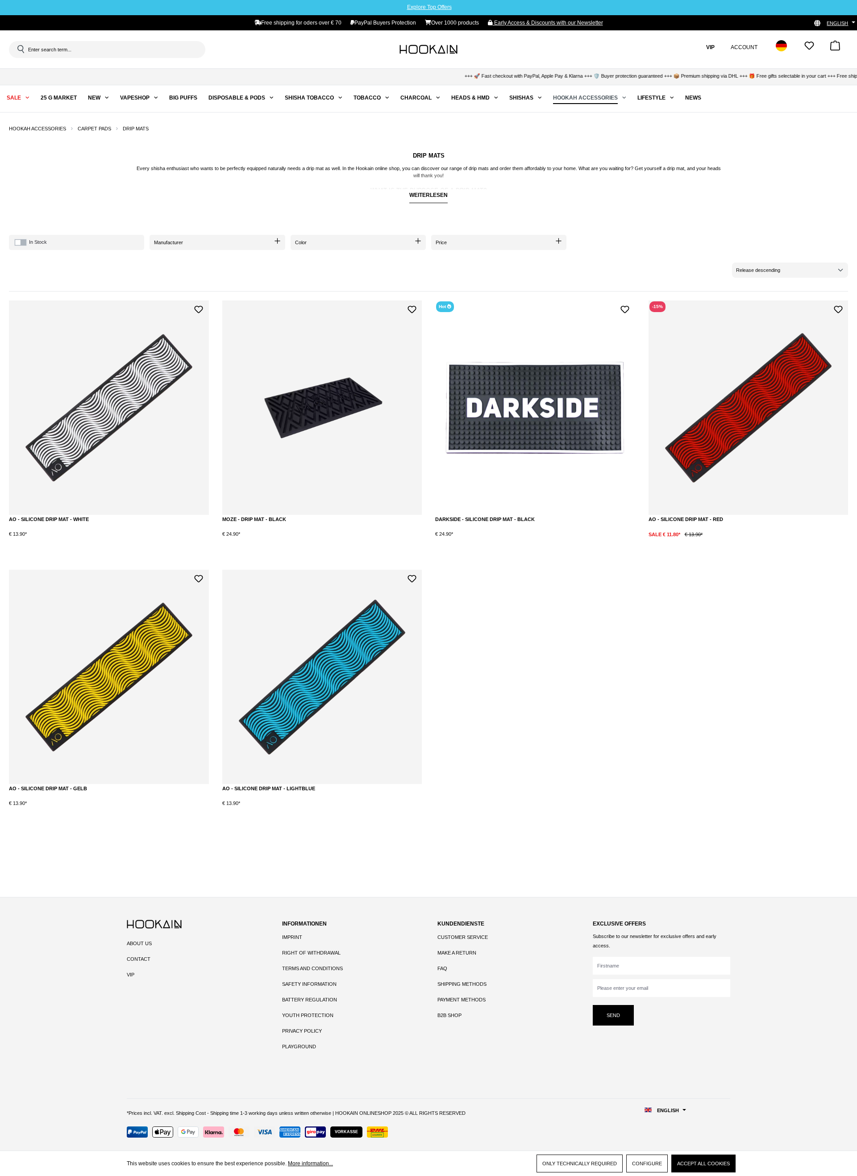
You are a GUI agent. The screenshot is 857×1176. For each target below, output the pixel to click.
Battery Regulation (309, 999)
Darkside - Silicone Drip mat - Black (485, 519)
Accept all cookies (703, 1163)
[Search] (20, 49)
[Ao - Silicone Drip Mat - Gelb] (109, 677)
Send (613, 1015)
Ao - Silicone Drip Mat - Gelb (48, 788)
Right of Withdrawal (311, 952)
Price (441, 242)
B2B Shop (449, 1015)
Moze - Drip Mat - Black (254, 519)
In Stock (38, 242)
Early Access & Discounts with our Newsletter (548, 23)
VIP (130, 974)
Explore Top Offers (429, 7)
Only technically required (579, 1163)
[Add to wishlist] (198, 308)
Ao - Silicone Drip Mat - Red (686, 519)
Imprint (292, 937)
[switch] (20, 242)
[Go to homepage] (428, 49)
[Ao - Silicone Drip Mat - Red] (749, 407)
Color (301, 242)
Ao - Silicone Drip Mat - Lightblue (268, 788)
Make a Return (456, 952)
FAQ (442, 968)
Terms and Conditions (312, 968)
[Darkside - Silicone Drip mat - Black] (535, 407)
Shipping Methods (462, 984)
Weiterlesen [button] (428, 195)
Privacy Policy (302, 1031)
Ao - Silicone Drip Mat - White (49, 519)
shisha (158, 168)
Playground (299, 1046)
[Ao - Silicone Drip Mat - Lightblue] (322, 677)
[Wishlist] (809, 48)
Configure (647, 1163)
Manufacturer (168, 242)
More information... (310, 1163)
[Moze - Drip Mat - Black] (322, 407)
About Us (139, 943)
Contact (138, 959)
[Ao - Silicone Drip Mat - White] (109, 407)
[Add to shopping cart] (104, 541)
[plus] (67, 541)
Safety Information (309, 984)
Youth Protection (307, 1015)
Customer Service (462, 937)
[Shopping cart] (835, 48)
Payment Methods (461, 999)
